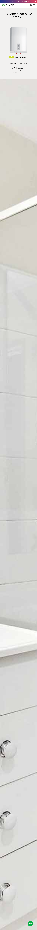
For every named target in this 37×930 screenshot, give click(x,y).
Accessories (18, 72)
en (31, 5)
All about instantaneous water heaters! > (18, 1)
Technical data (18, 68)
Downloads (18, 70)
